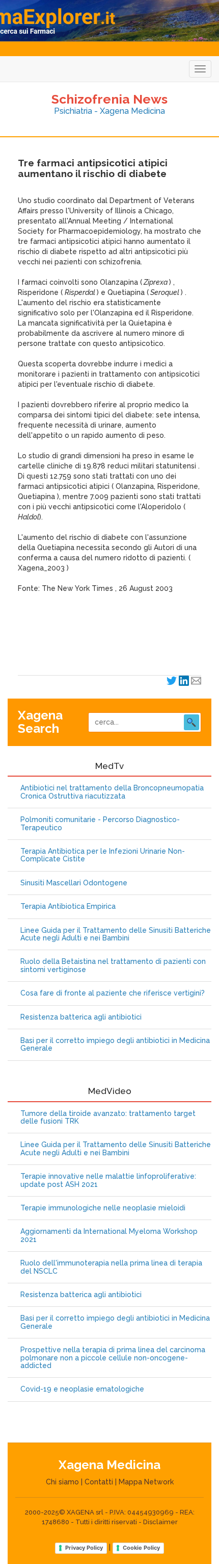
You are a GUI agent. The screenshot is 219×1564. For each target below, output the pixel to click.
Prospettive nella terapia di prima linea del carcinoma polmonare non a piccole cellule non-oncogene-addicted (112, 1358)
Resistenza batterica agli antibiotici (81, 1017)
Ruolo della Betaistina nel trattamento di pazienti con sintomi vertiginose (113, 965)
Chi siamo (62, 1482)
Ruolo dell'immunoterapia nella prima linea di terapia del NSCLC (111, 1267)
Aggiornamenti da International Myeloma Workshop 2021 (109, 1235)
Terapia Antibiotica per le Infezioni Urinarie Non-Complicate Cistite (102, 855)
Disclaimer (160, 1522)
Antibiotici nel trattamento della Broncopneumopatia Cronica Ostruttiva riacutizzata (112, 792)
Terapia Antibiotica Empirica (68, 906)
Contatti (99, 1482)
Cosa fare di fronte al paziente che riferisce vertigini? (112, 993)
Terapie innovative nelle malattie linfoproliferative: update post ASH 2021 (108, 1180)
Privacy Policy (84, 1547)
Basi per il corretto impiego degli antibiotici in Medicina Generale (115, 1044)
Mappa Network (146, 1482)
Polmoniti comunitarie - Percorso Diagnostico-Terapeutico (100, 823)
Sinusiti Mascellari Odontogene (73, 883)
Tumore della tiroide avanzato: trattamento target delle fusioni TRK (108, 1117)
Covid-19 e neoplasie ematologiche (82, 1389)
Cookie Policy (141, 1547)
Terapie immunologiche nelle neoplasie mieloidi (102, 1208)
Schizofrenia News (109, 99)
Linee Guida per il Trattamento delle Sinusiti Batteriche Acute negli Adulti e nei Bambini (115, 934)
